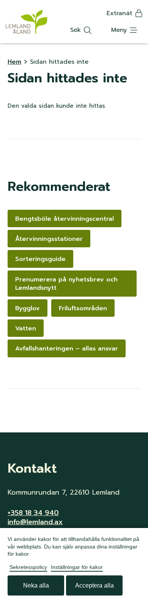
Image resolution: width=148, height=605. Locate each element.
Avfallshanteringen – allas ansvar (66, 348)
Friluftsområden (83, 308)
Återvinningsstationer (49, 239)
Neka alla (36, 585)
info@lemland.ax (35, 522)
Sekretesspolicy (28, 567)
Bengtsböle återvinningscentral (64, 218)
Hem (14, 62)
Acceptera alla (94, 585)
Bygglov (27, 308)
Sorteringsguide (40, 259)
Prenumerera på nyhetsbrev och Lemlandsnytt (66, 283)
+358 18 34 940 (33, 513)
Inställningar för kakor (77, 567)
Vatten (25, 328)
